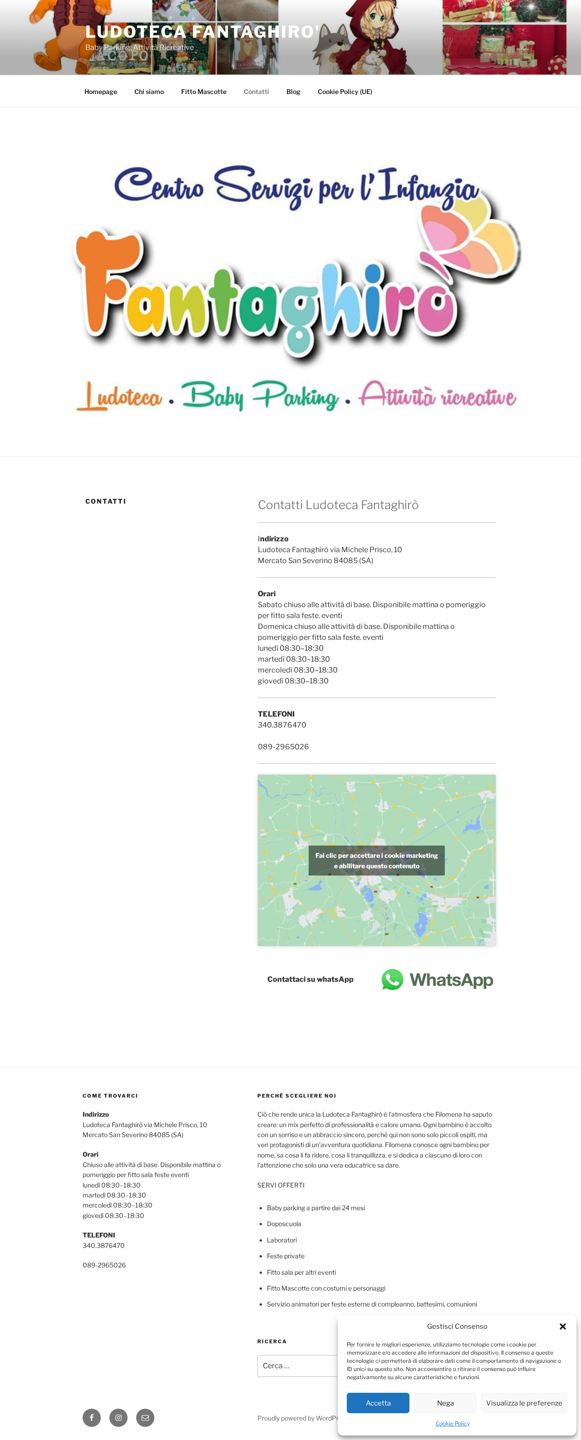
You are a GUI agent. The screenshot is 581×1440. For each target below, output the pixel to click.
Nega (445, 1403)
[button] (562, 1326)
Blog (293, 91)
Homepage (100, 91)
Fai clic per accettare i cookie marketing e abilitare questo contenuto (376, 860)
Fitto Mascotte (203, 91)
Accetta (378, 1403)
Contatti (256, 91)
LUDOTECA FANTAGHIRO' (202, 32)
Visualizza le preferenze (524, 1403)
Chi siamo (149, 91)
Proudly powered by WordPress (303, 1418)
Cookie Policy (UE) (345, 91)
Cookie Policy (453, 1423)
